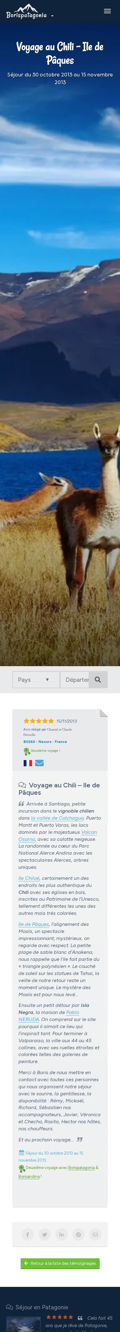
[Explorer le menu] (107, 10)
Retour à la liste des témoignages (63, 1263)
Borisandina (29, 1176)
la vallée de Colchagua (57, 818)
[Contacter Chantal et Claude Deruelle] (39, 763)
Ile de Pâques (33, 924)
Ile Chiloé (28, 878)
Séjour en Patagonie (40, 1307)
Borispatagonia (81, 1167)
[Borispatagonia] (29, 11)
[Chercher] (98, 680)
